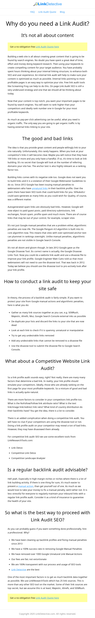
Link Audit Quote (47, 11)
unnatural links (40, 188)
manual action (25, 486)
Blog (62, 11)
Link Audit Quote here (47, 46)
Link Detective (18, 569)
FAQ (32, 11)
